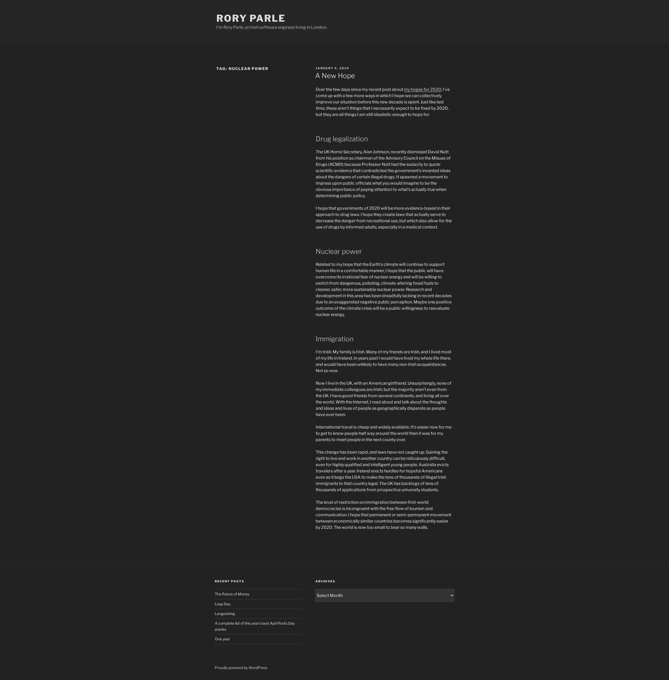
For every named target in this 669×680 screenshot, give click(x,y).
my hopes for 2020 (422, 89)
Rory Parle (251, 18)
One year (222, 639)
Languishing (225, 613)
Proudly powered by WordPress (241, 667)
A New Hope (335, 76)
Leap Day (222, 604)
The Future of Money (232, 594)
